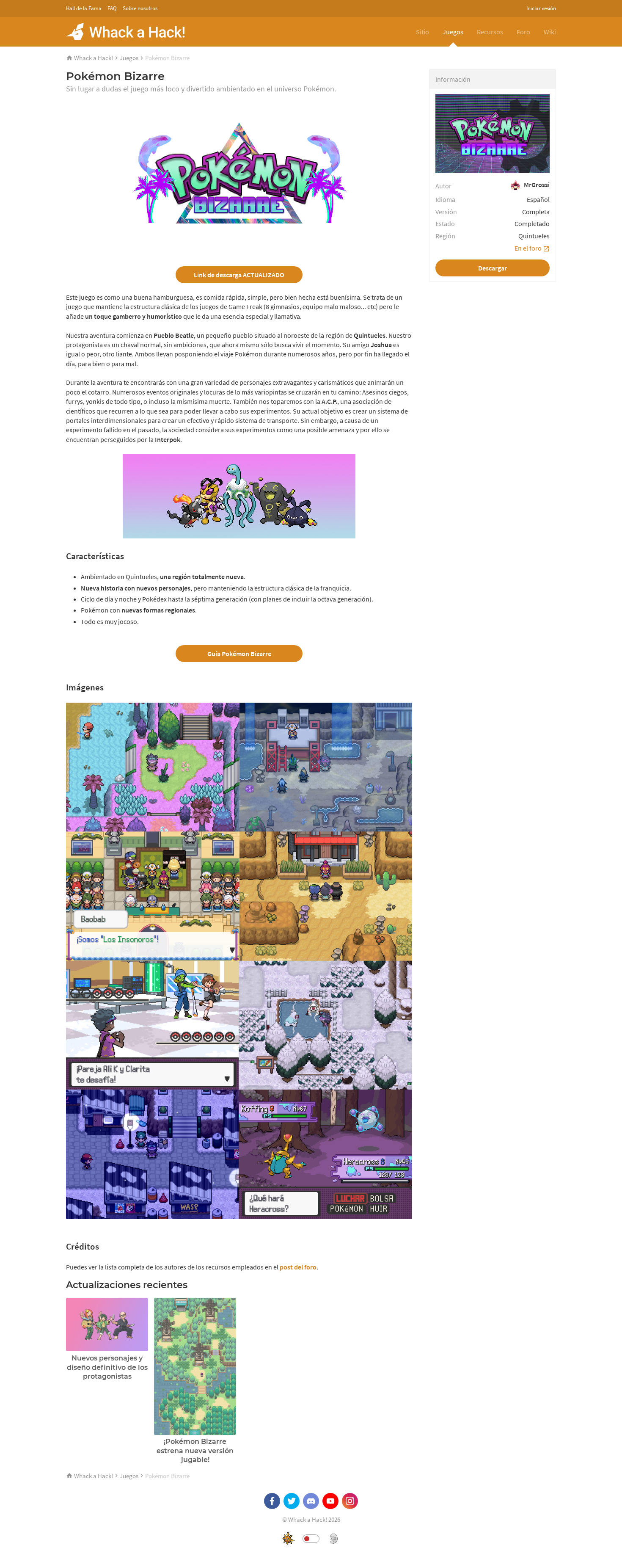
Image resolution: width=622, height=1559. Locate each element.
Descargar (492, 268)
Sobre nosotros (140, 8)
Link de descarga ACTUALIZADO (239, 274)
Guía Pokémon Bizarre (239, 653)
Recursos (490, 32)
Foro (523, 32)
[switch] (311, 1538)
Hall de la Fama (84, 8)
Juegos (453, 32)
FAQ (112, 8)
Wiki (550, 32)
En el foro (529, 248)
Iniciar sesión (541, 8)
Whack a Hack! (93, 58)
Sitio (422, 32)
